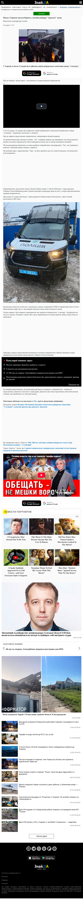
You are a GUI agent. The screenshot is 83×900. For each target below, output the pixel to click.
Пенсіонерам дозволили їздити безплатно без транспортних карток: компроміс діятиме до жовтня (42, 378)
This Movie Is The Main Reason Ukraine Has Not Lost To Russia (41, 539)
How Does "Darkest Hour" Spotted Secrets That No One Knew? (66, 570)
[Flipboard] (49, 848)
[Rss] (28, 848)
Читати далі (41, 836)
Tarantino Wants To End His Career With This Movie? (41, 570)
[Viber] (39, 848)
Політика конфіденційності (11, 873)
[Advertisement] (41, 171)
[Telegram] (34, 848)
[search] (2, 2)
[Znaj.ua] (41, 2)
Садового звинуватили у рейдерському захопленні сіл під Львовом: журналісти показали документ (40, 449)
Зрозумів (41, 13)
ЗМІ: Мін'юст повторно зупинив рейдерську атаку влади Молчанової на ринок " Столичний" (37, 443)
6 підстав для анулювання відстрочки (22, 369)
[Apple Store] (34, 858)
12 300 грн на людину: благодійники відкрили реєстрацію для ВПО (34, 373)
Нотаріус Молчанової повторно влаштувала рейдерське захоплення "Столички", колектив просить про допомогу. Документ (36, 405)
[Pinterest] (54, 848)
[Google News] (44, 848)
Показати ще (74, 384)
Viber (35, 401)
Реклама (5, 876)
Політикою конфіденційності (70, 7)
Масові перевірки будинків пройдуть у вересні (25, 365)
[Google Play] (48, 858)
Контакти (5, 883)
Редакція (5, 880)
